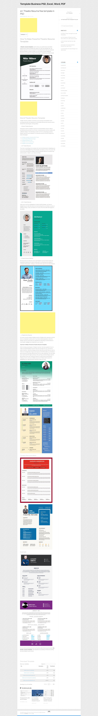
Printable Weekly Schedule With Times (30, 137)
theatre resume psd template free (29, 675)
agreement (64, 65)
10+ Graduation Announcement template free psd (36, 699)
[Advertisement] (28, 25)
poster (63, 120)
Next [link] (53, 684)
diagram (63, 98)
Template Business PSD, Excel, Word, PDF (43, 4)
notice (63, 115)
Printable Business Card (27, 140)
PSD (62, 123)
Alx (33, 713)
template (63, 143)
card (62, 80)
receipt (63, 125)
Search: (43, 664)
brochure (63, 70)
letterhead (63, 108)
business (63, 75)
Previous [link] (45, 684)
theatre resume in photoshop (29, 670)
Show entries (24, 664)
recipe (63, 128)
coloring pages (64, 90)
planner (63, 118)
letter (63, 105)
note (62, 113)
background (64, 67)
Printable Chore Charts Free (28, 141)
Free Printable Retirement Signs (29, 138)
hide (26, 34)
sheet (63, 138)
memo (63, 110)
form (63, 103)
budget (63, 72)
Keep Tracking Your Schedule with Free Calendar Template (47, 699)
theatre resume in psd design (29, 672)
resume (63, 133)
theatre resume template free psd (29, 680)
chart (63, 85)
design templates (23, 16)
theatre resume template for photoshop (29, 677)
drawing (63, 100)
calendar (63, 77)
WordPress (26, 713)
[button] (37, 666)
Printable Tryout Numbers (27, 143)
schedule (63, 135)
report (63, 130)
